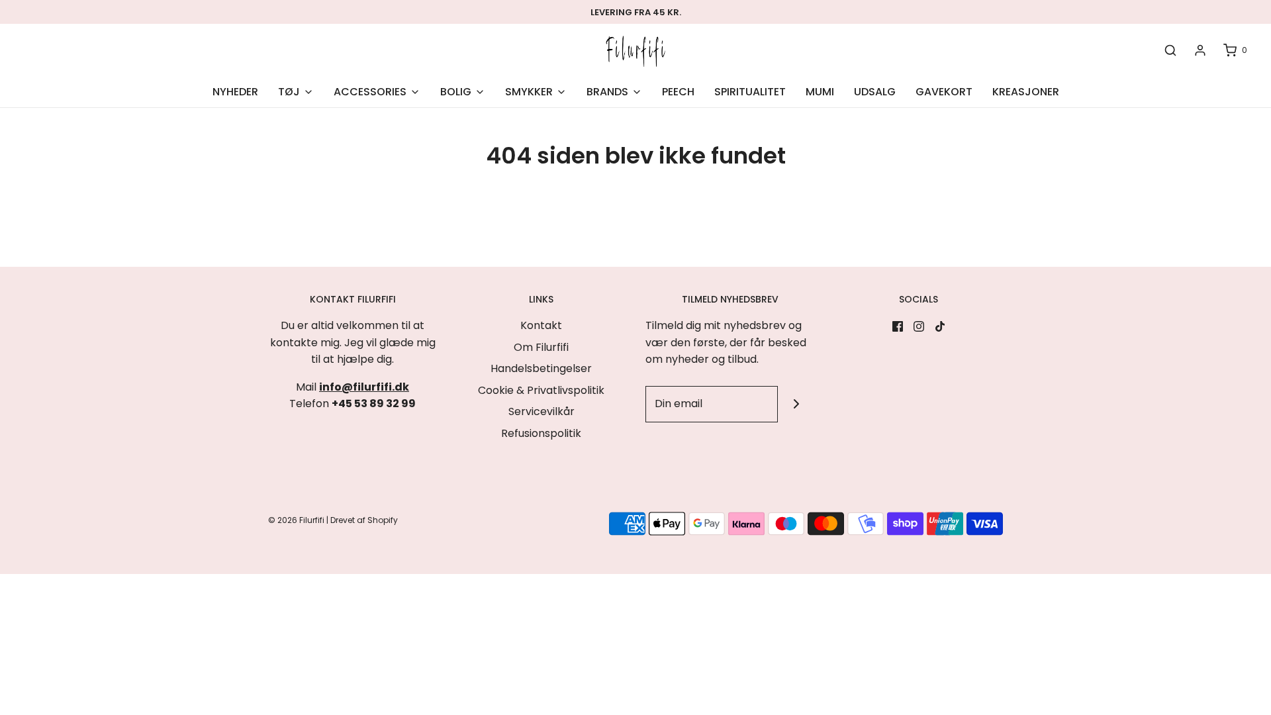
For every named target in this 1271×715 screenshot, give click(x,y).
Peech (678, 91)
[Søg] (1170, 50)
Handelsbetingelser (541, 368)
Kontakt (541, 325)
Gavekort (944, 91)
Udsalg (875, 91)
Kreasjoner (1025, 91)
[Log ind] (1200, 50)
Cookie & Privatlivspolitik (541, 390)
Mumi (820, 91)
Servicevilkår (541, 411)
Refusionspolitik (541, 433)
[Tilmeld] (796, 404)
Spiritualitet (750, 91)
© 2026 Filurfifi (296, 520)
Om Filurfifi (541, 347)
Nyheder (235, 91)
